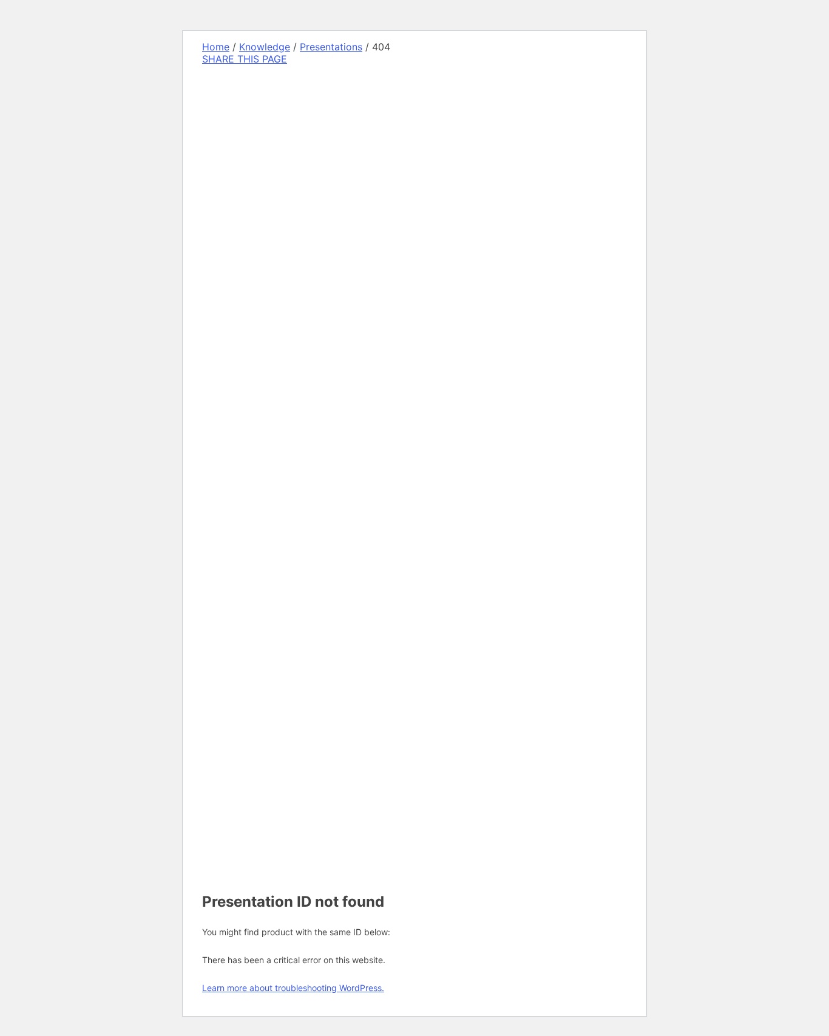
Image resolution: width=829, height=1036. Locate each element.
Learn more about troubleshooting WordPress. (293, 988)
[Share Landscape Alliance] (285, 372)
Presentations (331, 47)
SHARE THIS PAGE (244, 59)
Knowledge (264, 47)
